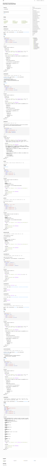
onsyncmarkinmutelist (6, 77)
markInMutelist (36, 46)
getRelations (6, 22)
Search (34, 0)
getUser (35, 41)
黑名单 (5, 35)
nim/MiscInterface (34, 19)
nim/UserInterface (6, 2)
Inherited (39, 0)
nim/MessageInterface (35, 16)
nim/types (33, 33)
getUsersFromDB (15, 21)
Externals (43, 0)
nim (32, 9)
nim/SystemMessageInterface (36, 28)
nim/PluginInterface (35, 22)
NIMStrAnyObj (19, 51)
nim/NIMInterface (34, 20)
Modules (33, 7)
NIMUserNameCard (9, 192)
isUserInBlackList (15, 22)
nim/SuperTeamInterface (35, 27)
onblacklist (15, 307)
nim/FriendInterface (35, 14)
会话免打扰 (5, 358)
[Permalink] (8, 121)
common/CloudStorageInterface (36, 8)
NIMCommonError (13, 51)
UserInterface (11, 2)
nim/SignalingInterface (35, 26)
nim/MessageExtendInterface (36, 15)
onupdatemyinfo (26, 401)
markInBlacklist (36, 45)
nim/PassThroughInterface (35, 21)
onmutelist (16, 352)
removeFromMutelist (24, 22)
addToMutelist (6, 21)
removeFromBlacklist (24, 21)
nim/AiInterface (34, 10)
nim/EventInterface (34, 13)
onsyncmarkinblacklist (26, 307)
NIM (3, 0)
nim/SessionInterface (35, 25)
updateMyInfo (36, 48)
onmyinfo (16, 401)
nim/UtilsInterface (34, 32)
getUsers (35, 42)
